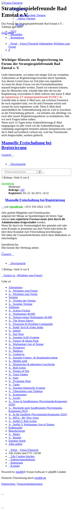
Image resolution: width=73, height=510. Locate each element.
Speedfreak (7, 183)
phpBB (20, 471)
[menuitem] (31, 15)
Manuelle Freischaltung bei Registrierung (26, 145)
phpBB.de (40, 477)
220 (22, 189)
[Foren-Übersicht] (36, 3)
